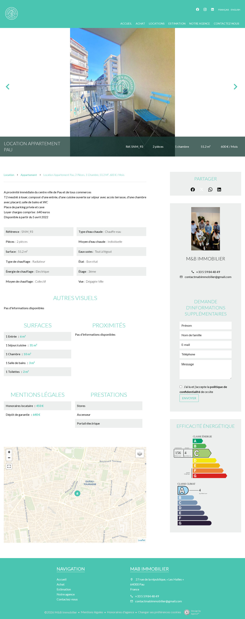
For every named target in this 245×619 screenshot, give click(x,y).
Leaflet (141, 540)
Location (9, 174)
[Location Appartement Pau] (122, 87)
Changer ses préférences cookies (159, 612)
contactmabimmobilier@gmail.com (208, 277)
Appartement (29, 174)
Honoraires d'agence (120, 612)
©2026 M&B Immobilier (60, 612)
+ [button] (9, 452)
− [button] (9, 457)
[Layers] (140, 453)
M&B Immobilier (205, 258)
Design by (196, 612)
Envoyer (189, 398)
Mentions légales (92, 612)
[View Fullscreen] (9, 466)
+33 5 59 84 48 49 (208, 272)
